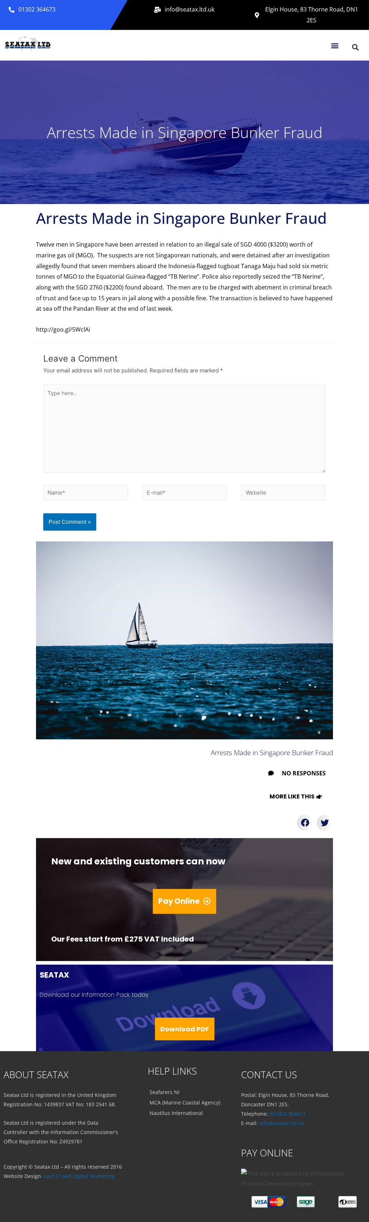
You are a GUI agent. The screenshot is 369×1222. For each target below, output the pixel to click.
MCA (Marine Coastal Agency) (185, 1102)
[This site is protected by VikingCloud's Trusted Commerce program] (302, 1179)
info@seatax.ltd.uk (281, 1123)
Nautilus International (176, 1113)
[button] (32, 9)
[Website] (283, 493)
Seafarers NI (164, 1092)
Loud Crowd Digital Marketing (78, 1176)
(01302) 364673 (288, 1113)
